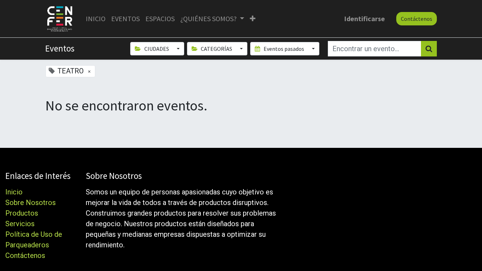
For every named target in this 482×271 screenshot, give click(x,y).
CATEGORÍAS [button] (216, 48)
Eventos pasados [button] (284, 48)
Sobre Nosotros (30, 202)
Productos (21, 213)
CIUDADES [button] (156, 48)
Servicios (20, 223)
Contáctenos (416, 18)
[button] (252, 19)
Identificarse (364, 18)
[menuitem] (95, 19)
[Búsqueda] (429, 48)
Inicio (14, 192)
